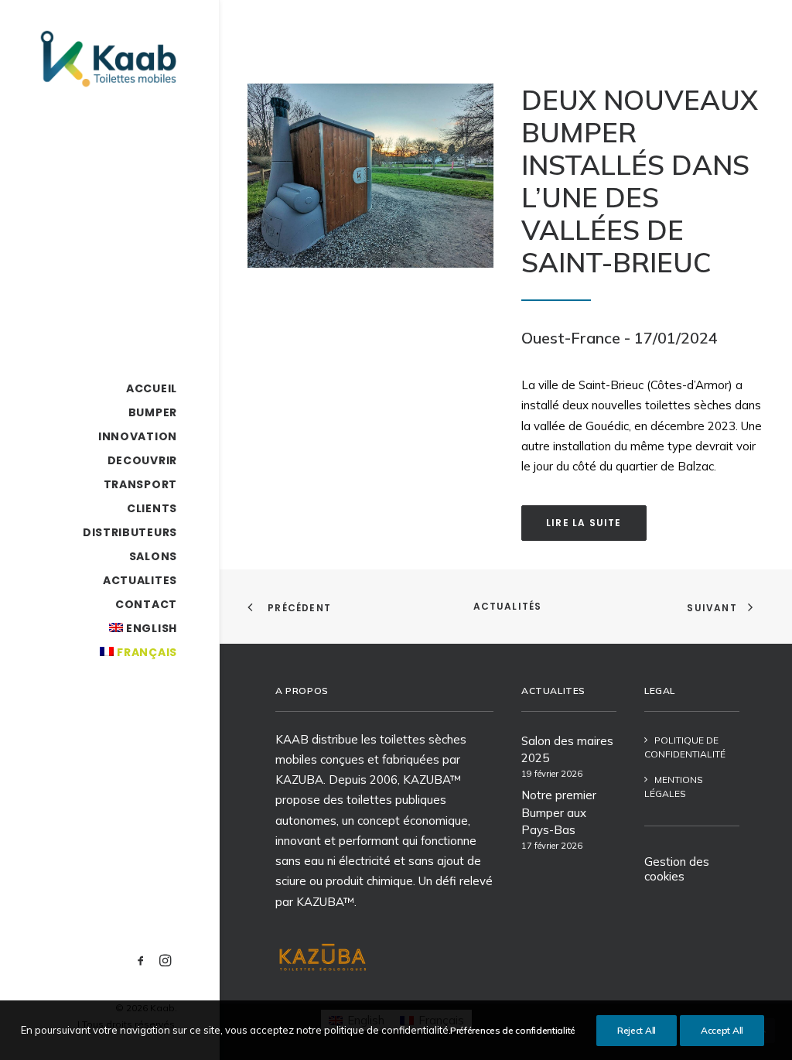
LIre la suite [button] (584, 522)
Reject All (636, 1030)
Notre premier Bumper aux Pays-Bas (558, 812)
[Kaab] (108, 59)
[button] (141, 961)
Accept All (722, 1030)
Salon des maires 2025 (567, 749)
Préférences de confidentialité (512, 1030)
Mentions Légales (673, 786)
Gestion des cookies (676, 869)
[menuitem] (141, 961)
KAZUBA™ (325, 901)
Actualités (507, 606)
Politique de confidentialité (684, 747)
